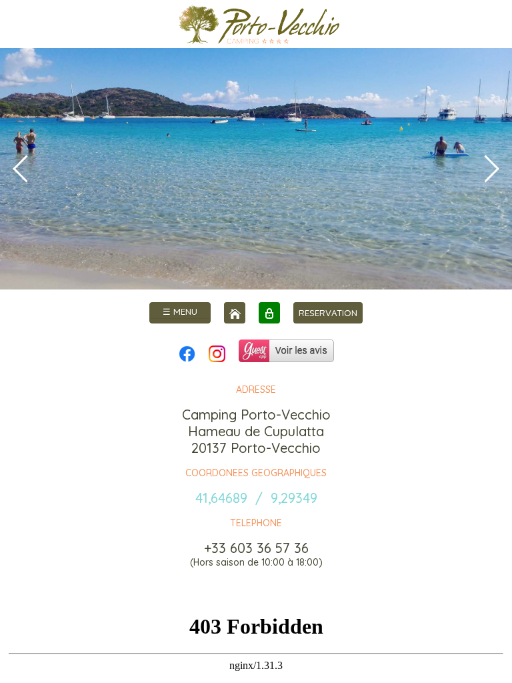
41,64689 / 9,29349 (256, 498)
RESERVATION (328, 312)
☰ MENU (180, 311)
